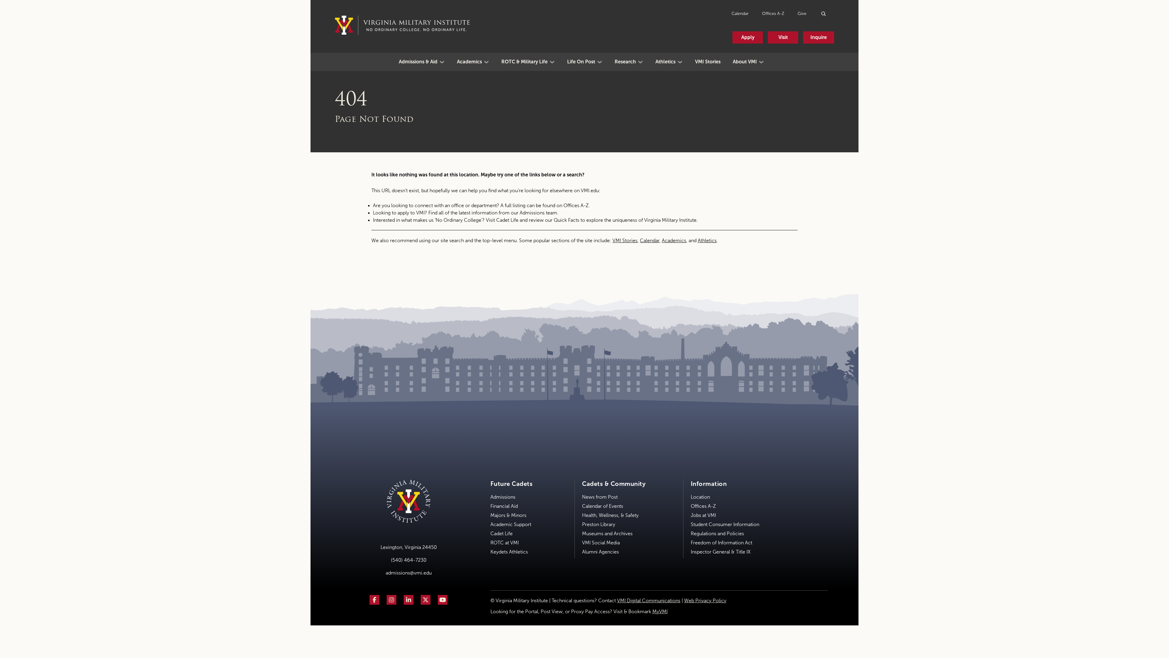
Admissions (502, 497)
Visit (783, 37)
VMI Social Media (601, 542)
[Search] (824, 13)
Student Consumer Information (725, 524)
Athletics (707, 240)
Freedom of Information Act (721, 542)
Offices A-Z (773, 13)
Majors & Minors (508, 515)
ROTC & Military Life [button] (524, 61)
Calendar (740, 13)
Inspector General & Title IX (720, 551)
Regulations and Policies (717, 533)
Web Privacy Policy (705, 600)
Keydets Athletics (509, 551)
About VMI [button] (745, 61)
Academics (674, 240)
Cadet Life (507, 220)
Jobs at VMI (703, 515)
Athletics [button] (665, 61)
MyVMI (660, 611)
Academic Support (510, 524)
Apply (747, 37)
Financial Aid (504, 506)
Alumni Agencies (600, 551)
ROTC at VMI (504, 542)
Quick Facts (566, 220)
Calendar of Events (602, 506)
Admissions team (538, 212)
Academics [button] (469, 61)
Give (802, 13)
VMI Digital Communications (648, 600)
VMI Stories (708, 61)
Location (700, 497)
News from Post (600, 497)
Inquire (818, 37)
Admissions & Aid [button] (418, 61)
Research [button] (625, 61)
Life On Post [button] (581, 61)
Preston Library (598, 524)
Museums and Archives (607, 533)
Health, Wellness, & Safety (610, 515)
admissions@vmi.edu (409, 572)
